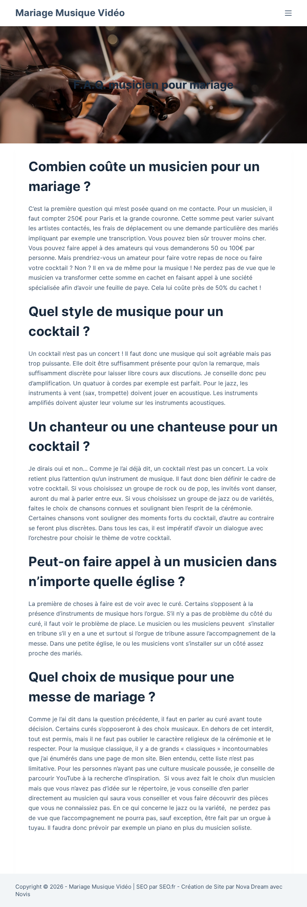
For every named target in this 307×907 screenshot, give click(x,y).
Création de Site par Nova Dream (224, 886)
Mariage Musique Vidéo (70, 12)
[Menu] (288, 13)
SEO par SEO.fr (156, 886)
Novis (22, 894)
